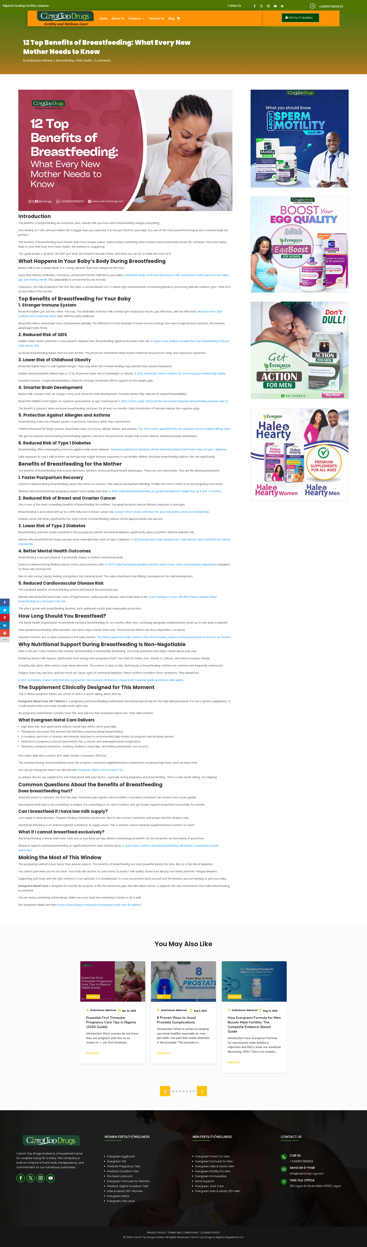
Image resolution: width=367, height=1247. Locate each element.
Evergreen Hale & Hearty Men (214, 1166)
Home (103, 18)
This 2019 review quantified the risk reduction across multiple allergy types (184, 429)
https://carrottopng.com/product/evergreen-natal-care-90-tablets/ (99, 904)
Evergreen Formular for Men (214, 1161)
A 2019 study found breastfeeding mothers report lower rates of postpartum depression (160, 564)
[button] (202, 1091)
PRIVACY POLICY (156, 1232)
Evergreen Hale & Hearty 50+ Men (217, 1191)
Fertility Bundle (301, 17)
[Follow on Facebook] (254, 6)
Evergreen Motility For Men (213, 1171)
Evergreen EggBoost (121, 1156)
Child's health (83, 60)
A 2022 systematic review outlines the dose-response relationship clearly (179, 373)
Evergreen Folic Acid (120, 1201)
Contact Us (156, 18)
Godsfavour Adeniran (40, 60)
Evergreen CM (116, 1161)
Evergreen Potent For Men (212, 1156)
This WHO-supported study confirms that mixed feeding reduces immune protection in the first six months (164, 637)
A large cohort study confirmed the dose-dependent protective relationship (162, 512)
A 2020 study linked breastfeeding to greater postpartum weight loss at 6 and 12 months (165, 491)
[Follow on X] (261, 6)
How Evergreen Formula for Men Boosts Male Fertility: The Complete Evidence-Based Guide (183, 1024)
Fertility (233, 996)
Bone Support (204, 1181)
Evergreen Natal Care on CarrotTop (100, 770)
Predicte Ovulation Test (123, 1171)
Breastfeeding (65, 60)
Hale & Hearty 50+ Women (125, 1191)
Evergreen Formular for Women (128, 1181)
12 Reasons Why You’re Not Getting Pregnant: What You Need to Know (250, 1022)
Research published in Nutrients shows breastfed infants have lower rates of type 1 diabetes (168, 449)
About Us (118, 18)
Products (134, 18)
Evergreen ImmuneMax (211, 1176)
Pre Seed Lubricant (119, 1176)
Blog (171, 18)
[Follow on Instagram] (268, 6)
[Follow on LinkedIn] (282, 6)
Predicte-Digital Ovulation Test (127, 1186)
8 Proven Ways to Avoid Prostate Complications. (105, 1020)
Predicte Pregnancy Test (123, 1166)
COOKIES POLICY (210, 1232)
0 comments (103, 60)
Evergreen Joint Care (209, 1186)
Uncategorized (166, 996)
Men (89, 996)
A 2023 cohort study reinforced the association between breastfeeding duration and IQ (173, 401)
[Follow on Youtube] (275, 6)
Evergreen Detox (118, 1196)
